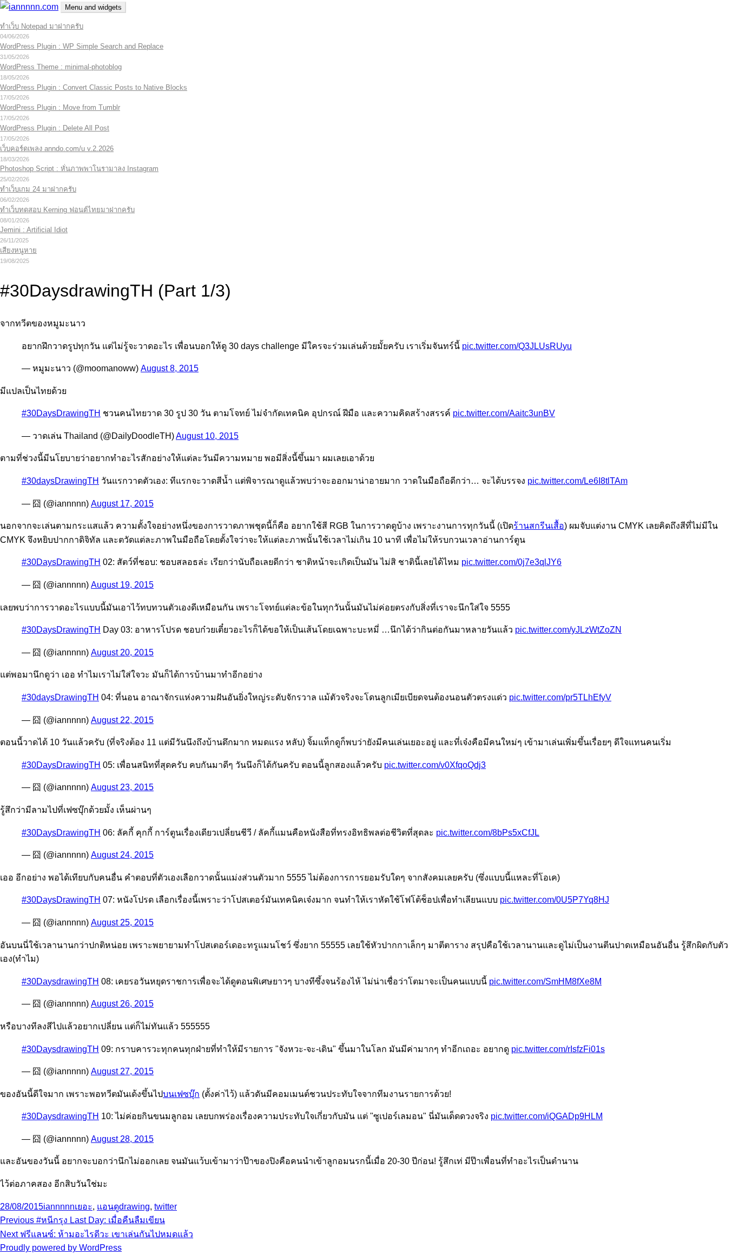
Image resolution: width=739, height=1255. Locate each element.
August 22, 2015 (122, 720)
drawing (134, 1206)
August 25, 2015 (122, 922)
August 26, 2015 (122, 1003)
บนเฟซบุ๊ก (181, 1094)
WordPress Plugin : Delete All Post (54, 128)
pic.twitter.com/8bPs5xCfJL (487, 832)
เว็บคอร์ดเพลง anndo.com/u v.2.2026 (57, 148)
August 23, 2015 (122, 787)
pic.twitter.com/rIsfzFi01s (558, 1049)
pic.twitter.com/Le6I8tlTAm (577, 480)
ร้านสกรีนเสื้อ (538, 525)
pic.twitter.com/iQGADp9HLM (547, 1116)
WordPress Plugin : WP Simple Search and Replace (81, 46)
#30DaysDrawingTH (61, 413)
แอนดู (108, 1206)
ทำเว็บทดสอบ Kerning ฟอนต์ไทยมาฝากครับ (67, 210)
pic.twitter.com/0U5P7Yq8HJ (554, 899)
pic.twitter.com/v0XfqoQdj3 (435, 765)
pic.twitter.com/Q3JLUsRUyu (517, 346)
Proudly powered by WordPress (61, 1247)
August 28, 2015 (122, 1139)
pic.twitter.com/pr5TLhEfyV (560, 697)
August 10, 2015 (207, 436)
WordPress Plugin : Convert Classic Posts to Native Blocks (93, 87)
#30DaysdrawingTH (60, 981)
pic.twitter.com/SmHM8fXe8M (545, 981)
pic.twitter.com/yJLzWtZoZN (568, 629)
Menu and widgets (93, 7)
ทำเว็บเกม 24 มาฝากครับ (38, 189)
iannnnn (59, 1206)
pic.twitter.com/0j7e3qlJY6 (511, 562)
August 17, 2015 (122, 503)
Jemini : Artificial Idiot (34, 230)
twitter (165, 1206)
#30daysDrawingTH (60, 480)
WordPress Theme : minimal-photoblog (61, 67)
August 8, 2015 (170, 368)
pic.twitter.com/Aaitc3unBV (504, 413)
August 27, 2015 (122, 1071)
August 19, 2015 (122, 584)
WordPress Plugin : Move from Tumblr (60, 107)
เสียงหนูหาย (18, 250)
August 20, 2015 (122, 652)
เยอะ (84, 1206)
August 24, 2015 (122, 854)
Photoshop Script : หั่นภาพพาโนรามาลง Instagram (79, 169)
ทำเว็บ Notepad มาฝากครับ (41, 26)
